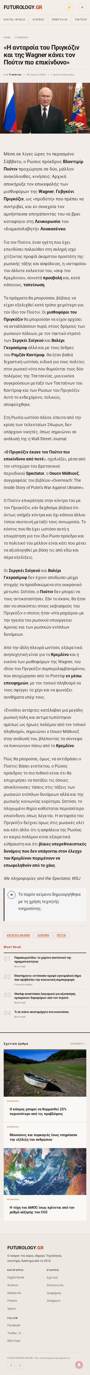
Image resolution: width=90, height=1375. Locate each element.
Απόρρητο (53, 1300)
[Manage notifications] (79, 1365)
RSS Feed (13, 1341)
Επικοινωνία (55, 1285)
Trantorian (15, 74)
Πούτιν (61, 935)
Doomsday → (78, 1044)
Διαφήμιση (54, 1293)
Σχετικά (52, 1277)
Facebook (13, 1325)
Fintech (12, 1300)
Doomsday (22, 37)
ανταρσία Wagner (18, 935)
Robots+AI (60, 19)
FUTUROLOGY (23, 7)
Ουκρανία (43, 935)
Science (38, 19)
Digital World (14, 19)
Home (7, 37)
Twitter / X (14, 1333)
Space (11, 1308)
